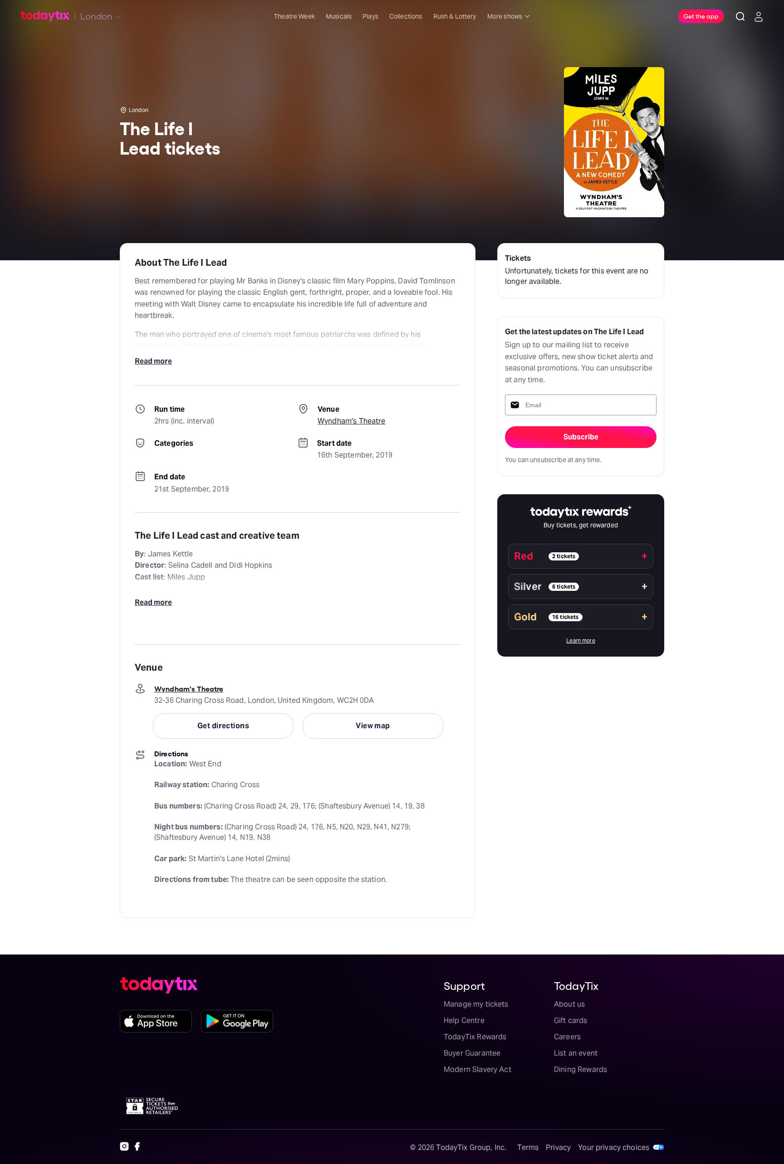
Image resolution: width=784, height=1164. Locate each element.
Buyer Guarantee (472, 1053)
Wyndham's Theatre (352, 421)
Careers (567, 1037)
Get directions (223, 726)
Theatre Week (294, 16)
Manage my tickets (476, 1004)
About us (569, 1004)
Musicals (339, 16)
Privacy (558, 1147)
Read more (153, 361)
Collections (405, 16)
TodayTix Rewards (475, 1037)
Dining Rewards (580, 1069)
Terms (528, 1147)
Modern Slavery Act (477, 1069)
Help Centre (464, 1020)
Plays (370, 16)
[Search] (740, 16)
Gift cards (571, 1020)
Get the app (701, 15)
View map (373, 726)
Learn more (580, 640)
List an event (576, 1053)
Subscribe (581, 437)
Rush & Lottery (454, 16)
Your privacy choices (613, 1147)
